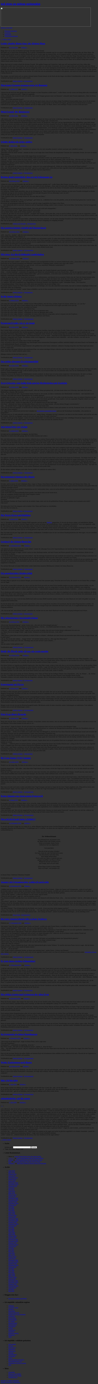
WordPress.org (12, 1377)
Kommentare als (14, 1375)
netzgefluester (12, 1354)
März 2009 (11, 1214)
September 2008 (13, 1224)
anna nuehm (12, 1344)
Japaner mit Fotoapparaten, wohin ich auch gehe (25, 882)
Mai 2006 (11, 1272)
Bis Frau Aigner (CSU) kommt (16, 758)
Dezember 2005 (13, 1281)
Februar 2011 (12, 1179)
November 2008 (13, 1220)
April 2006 (11, 1274)
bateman (10, 1309)
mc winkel (11, 1321)
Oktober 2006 (12, 1263)
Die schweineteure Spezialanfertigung (19, 618)
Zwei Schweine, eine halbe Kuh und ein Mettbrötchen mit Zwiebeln (34, 383)
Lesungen (8, 33)
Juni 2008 (11, 1229)
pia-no (10, 1358)
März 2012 (11, 1172)
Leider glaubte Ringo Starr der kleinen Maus (23, 43)
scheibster (11, 1331)
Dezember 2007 (13, 1239)
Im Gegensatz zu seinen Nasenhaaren (19, 1034)
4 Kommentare (28, 81)
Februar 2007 (12, 1256)
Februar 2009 (12, 1215)
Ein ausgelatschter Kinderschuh (16, 573)
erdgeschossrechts (13, 1313)
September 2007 (13, 1244)
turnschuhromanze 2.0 (15, 1361)
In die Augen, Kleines (11, 296)
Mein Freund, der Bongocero (15, 111)
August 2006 (12, 1267)
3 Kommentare (28, 357)
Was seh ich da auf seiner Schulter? (18, 819)
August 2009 (12, 1205)
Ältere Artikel (6, 39)
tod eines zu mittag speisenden (20, 3)
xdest (10, 1337)
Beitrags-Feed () (14, 1374)
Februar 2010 (12, 1195)
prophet (10, 1160)
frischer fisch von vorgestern (17, 1314)
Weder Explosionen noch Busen (16, 1062)
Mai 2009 (11, 1210)
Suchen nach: (9, 1147)
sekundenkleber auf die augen (15, 1098)
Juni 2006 (11, 1270)
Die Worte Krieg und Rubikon (16, 515)
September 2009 (13, 1203)
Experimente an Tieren (12, 684)
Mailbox (49, 522)
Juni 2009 (11, 1208)
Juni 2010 (11, 1188)
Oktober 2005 (12, 1284)
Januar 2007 (12, 1258)
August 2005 (12, 1287)
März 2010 (11, 1193)
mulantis (10, 1353)
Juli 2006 (11, 1269)
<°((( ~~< (11, 1158)
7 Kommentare (28, 473)
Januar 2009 (12, 1217)
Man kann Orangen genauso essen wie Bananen (24, 85)
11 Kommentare (28, 250)
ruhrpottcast (12, 1330)
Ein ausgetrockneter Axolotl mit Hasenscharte (23, 227)
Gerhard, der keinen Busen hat (16, 541)
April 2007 (11, 1253)
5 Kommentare (28, 138)
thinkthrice (11, 1335)
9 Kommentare (28, 173)
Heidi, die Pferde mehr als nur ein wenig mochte (24, 651)
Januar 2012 (12, 1176)
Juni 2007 (11, 1250)
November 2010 (13, 1184)
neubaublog (12, 1326)
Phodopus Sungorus (11, 31)
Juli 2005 (11, 1289)
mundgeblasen (12, 1323)
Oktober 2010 (12, 1186)
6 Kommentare (28, 614)
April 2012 (11, 1171)
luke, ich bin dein (9, 1080)
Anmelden (11, 1372)
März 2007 (11, 1255)
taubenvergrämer (13, 1333)
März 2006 (11, 1275)
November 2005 (13, 1282)
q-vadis (10, 1328)
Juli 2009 (11, 1207)
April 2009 (11, 1212)
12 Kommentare (28, 815)
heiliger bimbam (18, 81)
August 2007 (12, 1246)
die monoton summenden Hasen (46, 411)
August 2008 (12, 1226)
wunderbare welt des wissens (17, 1363)
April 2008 (11, 1232)
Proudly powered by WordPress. (10, 1382)
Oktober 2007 (12, 1243)
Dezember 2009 (13, 1198)
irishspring (11, 1349)
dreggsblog (11, 1311)
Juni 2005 (11, 1291)
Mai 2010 (11, 1189)
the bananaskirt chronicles (16, 1360)
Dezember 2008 (13, 1219)
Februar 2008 (12, 1236)
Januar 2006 (12, 1279)
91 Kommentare (28, 1094)
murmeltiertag (12, 1325)
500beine (11, 1306)
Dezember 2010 (13, 1183)
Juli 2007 (11, 1248)
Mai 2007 (11, 1251)
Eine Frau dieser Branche (13, 714)
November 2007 (13, 1241)
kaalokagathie (12, 1319)
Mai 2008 (11, 1231)
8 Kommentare (28, 511)
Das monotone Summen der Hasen (17, 477)
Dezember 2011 (13, 1177)
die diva (10, 1346)
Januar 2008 (12, 1238)
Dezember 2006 (13, 1260)
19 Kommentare (28, 1076)
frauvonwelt (12, 1347)
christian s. (24, 47)
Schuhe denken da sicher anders (16, 142)
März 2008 (11, 1234)
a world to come (13, 1307)
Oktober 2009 (12, 1201)
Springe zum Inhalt (6, 28)
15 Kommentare (28, 647)
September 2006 (13, 1265)
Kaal (9, 1161)
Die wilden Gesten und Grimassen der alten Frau (25, 994)
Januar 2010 (12, 1196)
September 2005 (13, 1286)
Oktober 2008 (12, 1222)
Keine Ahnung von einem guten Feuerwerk (22, 796)
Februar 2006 (12, 1277)
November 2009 (13, 1200)
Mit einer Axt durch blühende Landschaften (22, 254)
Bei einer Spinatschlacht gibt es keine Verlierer (24, 919)
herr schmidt (12, 1318)
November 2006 (13, 1262)
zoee (9, 1365)
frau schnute (16, 915)
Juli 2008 (11, 1227)
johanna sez (12, 1351)
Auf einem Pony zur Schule (14, 427)
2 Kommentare (28, 108)
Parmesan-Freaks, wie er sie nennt (18, 323)
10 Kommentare (28, 319)
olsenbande (11, 1356)
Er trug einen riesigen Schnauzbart (18, 961)
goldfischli (11, 1316)
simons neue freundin (19, 223)
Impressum (8, 34)
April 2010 (11, 1191)
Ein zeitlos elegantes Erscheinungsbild (19, 361)
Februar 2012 (12, 1174)
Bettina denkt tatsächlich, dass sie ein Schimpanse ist (26, 177)
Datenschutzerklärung (11, 36)
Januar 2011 (12, 1181)
